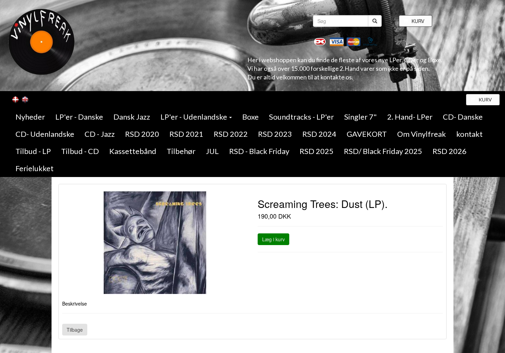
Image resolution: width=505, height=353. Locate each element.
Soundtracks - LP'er (301, 116)
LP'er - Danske (79, 116)
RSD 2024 (319, 134)
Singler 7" (360, 116)
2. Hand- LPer (410, 116)
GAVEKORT (367, 134)
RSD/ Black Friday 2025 (383, 151)
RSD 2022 (231, 134)
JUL (212, 151)
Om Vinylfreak (421, 134)
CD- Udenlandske (44, 134)
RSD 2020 (142, 134)
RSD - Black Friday (259, 151)
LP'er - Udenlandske (194, 116)
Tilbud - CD (80, 151)
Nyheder (30, 116)
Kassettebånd (132, 151)
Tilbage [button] (75, 329)
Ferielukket (34, 168)
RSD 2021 (186, 134)
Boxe (250, 116)
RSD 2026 (450, 151)
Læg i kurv (273, 239)
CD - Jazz (100, 134)
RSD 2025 (317, 151)
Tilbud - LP (33, 151)
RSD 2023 (275, 134)
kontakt (469, 134)
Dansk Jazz (131, 116)
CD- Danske (463, 116)
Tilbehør (181, 151)
